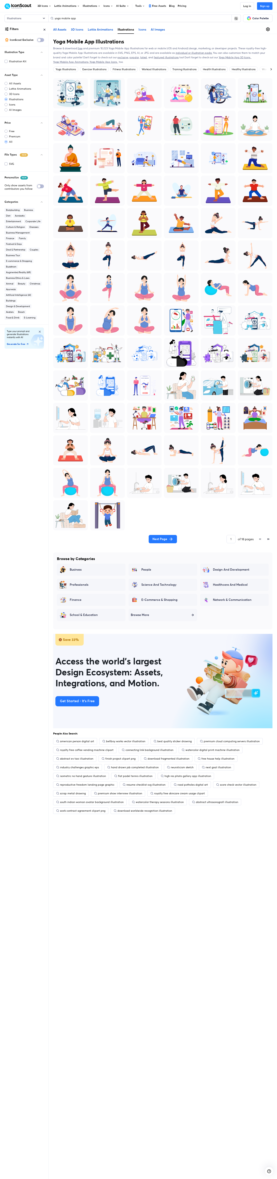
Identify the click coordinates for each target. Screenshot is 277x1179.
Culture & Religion (15, 227)
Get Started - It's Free (77, 701)
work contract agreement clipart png (82, 810)
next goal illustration (218, 767)
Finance (10, 238)
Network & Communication (232, 599)
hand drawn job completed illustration (135, 767)
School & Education (84, 614)
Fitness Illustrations (124, 69)
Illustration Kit (17, 61)
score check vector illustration (238, 784)
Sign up (264, 6)
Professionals (79, 584)
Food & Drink (12, 317)
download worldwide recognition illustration (144, 810)
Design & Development (18, 306)
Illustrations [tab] (126, 29)
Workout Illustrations (154, 69)
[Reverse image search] (236, 18)
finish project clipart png (120, 758)
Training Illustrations (184, 69)
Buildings (10, 300)
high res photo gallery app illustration (188, 776)
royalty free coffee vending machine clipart (86, 750)
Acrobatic (20, 215)
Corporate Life (33, 221)
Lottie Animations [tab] (100, 29)
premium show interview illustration (120, 793)
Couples (34, 249)
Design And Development (231, 569)
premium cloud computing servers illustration (232, 741)
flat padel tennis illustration (135, 776)
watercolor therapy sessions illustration (160, 802)
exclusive (122, 57)
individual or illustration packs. (194, 53)
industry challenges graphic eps (79, 767)
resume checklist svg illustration (145, 784)
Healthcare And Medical (230, 584)
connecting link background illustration (149, 750)
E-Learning (29, 317)
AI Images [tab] (158, 29)
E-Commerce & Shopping (159, 599)
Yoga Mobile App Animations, (71, 62)
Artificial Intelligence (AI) (18, 295)
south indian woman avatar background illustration (92, 802)
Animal (9, 283)
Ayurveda (11, 289)
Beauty (21, 283)
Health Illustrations (214, 69)
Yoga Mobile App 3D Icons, (235, 57)
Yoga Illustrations (66, 69)
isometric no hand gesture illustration (83, 776)
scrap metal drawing (73, 793)
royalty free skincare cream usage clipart (179, 793)
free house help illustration (217, 758)
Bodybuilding (13, 210)
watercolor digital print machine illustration (212, 750)
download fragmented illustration (168, 758)
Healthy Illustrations (244, 69)
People (146, 569)
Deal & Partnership (15, 249)
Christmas (35, 283)
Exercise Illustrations (94, 69)
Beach (21, 312)
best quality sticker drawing (174, 741)
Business (28, 210)
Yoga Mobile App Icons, (104, 62)
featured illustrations (166, 57)
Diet (8, 215)
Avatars (10, 312)
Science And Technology (159, 584)
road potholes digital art (193, 784)
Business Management (18, 232)
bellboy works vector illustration (125, 741)
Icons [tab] (142, 29)
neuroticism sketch (182, 767)
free (80, 48)
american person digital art (77, 741)
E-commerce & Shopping (19, 261)
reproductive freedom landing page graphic (87, 784)
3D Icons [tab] (77, 29)
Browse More (140, 614)
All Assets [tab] (59, 29)
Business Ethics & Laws (17, 278)
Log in (247, 6)
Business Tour (13, 255)
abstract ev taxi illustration (76, 758)
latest (143, 57)
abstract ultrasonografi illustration (217, 802)
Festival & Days (14, 244)
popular (134, 57)
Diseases (33, 227)
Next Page (159, 539)
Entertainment (13, 221)
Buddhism (11, 266)
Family (22, 238)
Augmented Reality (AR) (18, 272)
